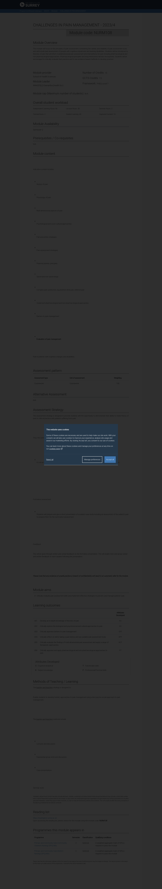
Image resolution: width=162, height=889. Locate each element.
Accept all (110, 460)
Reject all (49, 460)
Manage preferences (92, 460)
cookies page (54, 449)
